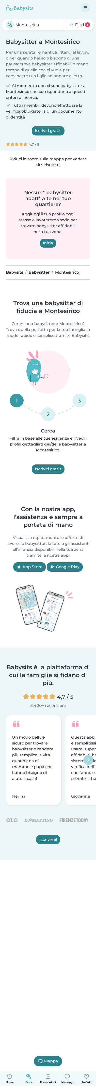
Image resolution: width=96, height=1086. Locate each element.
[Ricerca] (10, 25)
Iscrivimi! (48, 839)
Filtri (81, 24)
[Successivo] (88, 760)
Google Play (67, 567)
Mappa (51, 1061)
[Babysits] (19, 7)
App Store (32, 567)
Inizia (48, 243)
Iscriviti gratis (48, 130)
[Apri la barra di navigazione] (85, 7)
